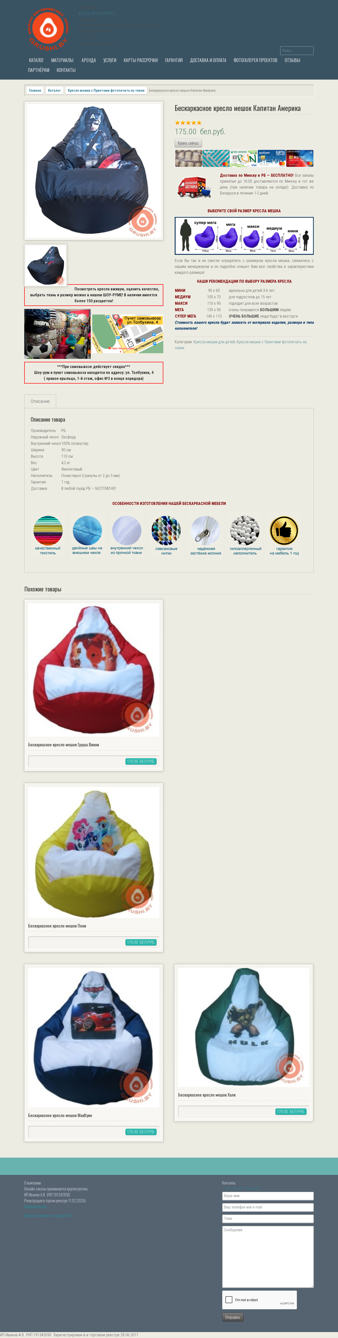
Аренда (88, 60)
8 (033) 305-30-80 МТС (97, 13)
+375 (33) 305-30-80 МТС (242, 1189)
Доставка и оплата (208, 60)
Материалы (62, 60)
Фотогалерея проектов (255, 60)
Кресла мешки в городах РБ (48, 1215)
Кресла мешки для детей (214, 342)
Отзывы (292, 60)
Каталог (36, 60)
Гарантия (174, 60)
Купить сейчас (188, 143)
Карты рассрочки (141, 60)
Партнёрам (38, 70)
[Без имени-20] (45, 265)
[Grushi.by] (49, 28)
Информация (35, 1206)
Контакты (66, 70)
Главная (35, 90)
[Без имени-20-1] (93, 170)
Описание (40, 401)
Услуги (109, 60)
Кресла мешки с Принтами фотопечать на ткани (106, 90)
